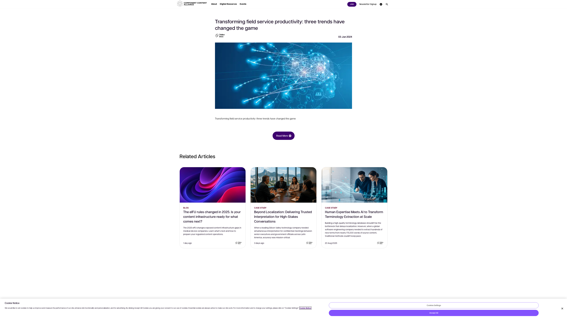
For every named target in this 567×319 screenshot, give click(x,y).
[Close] (562, 308)
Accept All (433, 312)
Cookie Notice (305, 308)
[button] (192, 4)
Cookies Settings (434, 305)
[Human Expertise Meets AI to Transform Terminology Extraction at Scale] (354, 185)
